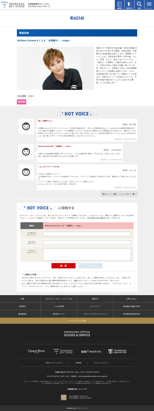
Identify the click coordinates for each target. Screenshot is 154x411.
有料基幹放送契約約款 (131, 314)
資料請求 (22, 306)
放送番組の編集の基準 (131, 306)
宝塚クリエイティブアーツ (54, 363)
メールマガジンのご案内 (77, 321)
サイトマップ (95, 306)
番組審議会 (22, 314)
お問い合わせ (131, 299)
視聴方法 (95, 299)
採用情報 (78, 363)
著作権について (59, 314)
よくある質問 (59, 306)
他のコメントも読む (110, 194)
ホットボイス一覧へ (128, 194)
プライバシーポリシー (101, 363)
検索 (22, 299)
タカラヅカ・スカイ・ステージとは (58, 299)
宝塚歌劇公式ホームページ (76, 389)
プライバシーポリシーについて (95, 314)
